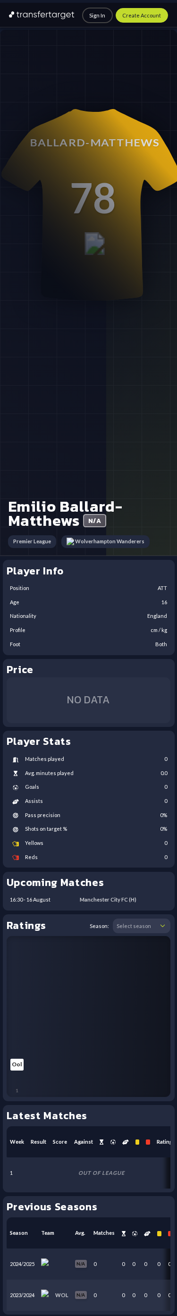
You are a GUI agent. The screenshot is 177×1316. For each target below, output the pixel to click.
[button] (162, 926)
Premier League (32, 541)
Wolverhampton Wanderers (109, 541)
